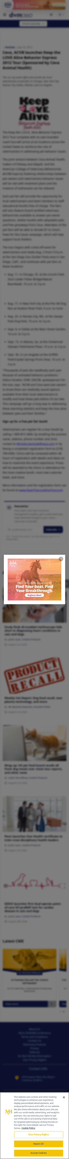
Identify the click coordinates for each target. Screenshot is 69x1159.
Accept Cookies (38, 1152)
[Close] (63, 1097)
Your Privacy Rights (38, 1134)
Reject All (38, 1143)
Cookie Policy (28, 1128)
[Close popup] (61, 559)
